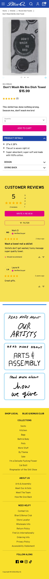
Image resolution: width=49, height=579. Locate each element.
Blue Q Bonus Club (23, 515)
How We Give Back (23, 497)
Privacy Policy (23, 542)
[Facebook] (17, 561)
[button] (43, 4)
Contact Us (23, 511)
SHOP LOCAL (11, 413)
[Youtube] (21, 561)
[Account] (37, 3)
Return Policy (23, 528)
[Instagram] (26, 561)
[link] (10, 98)
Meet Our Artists (23, 488)
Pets (23, 443)
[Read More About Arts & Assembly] (24, 356)
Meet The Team (23, 492)
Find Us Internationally (23, 533)
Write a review (24, 213)
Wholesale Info (23, 524)
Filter (26, 223)
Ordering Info (23, 537)
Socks (23, 426)
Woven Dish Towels (25, 11)
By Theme (23, 452)
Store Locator (23, 520)
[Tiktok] (30, 561)
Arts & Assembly (23, 484)
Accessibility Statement (23, 546)
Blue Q (18, 572)
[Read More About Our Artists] (24, 326)
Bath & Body (23, 439)
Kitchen (12, 11)
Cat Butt (23, 465)
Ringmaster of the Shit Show (23, 470)
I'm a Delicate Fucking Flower (23, 461)
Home (5, 11)
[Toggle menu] (3, 3)
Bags (23, 435)
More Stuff (23, 448)
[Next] (45, 78)
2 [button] (24, 77)
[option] (24, 46)
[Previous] (3, 78)
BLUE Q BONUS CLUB (33, 413)
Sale (23, 457)
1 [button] (21, 77)
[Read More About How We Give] (24, 386)
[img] (18, 233)
